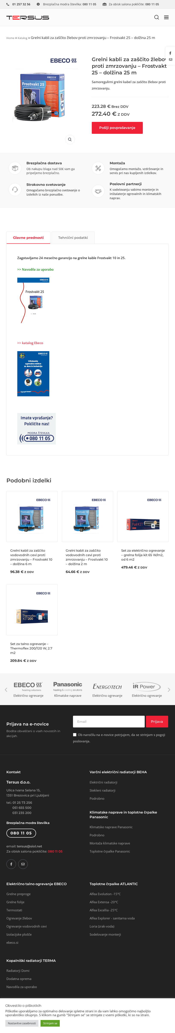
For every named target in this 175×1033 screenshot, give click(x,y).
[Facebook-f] (11, 864)
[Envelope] (23, 864)
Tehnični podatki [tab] (73, 238)
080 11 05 (55, 851)
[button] (156, 17)
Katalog (22, 38)
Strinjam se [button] (50, 1023)
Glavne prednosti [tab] (28, 238)
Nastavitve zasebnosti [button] (22, 1023)
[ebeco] (33, 373)
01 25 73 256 (22, 803)
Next (169, 690)
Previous (6, 690)
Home (10, 38)
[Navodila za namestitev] (33, 300)
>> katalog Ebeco (30, 343)
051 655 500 (21, 808)
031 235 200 (21, 813)
